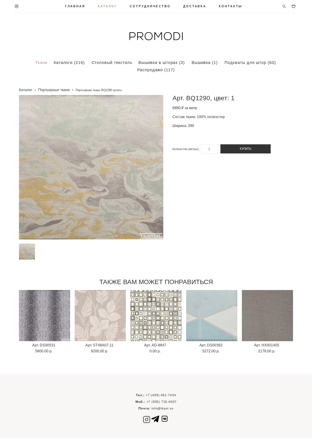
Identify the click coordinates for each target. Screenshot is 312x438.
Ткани (41, 62)
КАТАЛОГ (107, 6)
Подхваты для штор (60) (250, 62)
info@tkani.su (162, 408)
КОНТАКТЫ (230, 6)
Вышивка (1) (205, 62)
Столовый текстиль (112, 62)
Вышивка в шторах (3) (161, 62)
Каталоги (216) (69, 62)
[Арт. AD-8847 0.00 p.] (156, 315)
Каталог (25, 90)
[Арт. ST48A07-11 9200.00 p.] (100, 315)
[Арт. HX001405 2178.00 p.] (267, 315)
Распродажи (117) (156, 70)
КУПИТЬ (245, 148)
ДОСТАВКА (194, 6)
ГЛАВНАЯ (75, 6)
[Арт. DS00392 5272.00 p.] (211, 315)
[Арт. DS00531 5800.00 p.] (44, 315)
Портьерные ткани (54, 90)
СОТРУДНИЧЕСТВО (150, 6)
